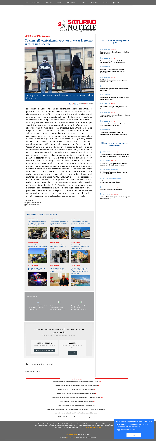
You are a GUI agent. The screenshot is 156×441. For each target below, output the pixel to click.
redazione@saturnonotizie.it (93, 427)
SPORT (59, 2)
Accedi (116, 2)
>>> (100, 381)
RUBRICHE (48, 2)
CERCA (83, 2)
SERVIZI (105, 2)
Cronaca (46, 35)
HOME (26, 2)
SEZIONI (36, 2)
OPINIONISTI (71, 2)
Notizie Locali (33, 35)
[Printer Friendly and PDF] (86, 104)
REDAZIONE (94, 2)
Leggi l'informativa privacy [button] (125, 430)
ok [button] (134, 435)
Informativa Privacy (71, 434)
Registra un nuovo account (44, 350)
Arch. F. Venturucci (70, 437)
